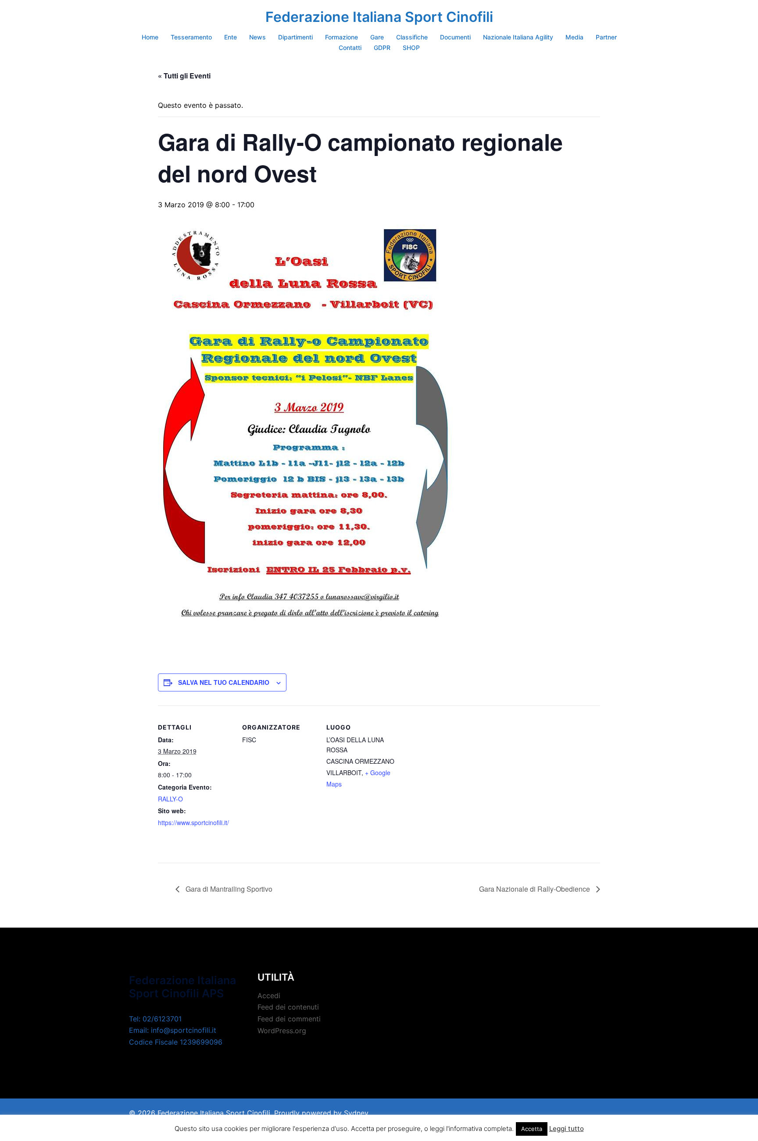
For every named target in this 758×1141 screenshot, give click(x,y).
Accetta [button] (531, 1128)
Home (150, 37)
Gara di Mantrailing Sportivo (228, 889)
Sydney (356, 1113)
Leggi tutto (566, 1128)
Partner (606, 37)
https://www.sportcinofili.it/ (193, 822)
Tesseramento (191, 37)
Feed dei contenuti (288, 1007)
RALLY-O (170, 798)
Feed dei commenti (289, 1018)
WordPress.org (281, 1030)
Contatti (350, 47)
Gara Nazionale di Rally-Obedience (535, 889)
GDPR (382, 47)
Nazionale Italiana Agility (518, 37)
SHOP (411, 47)
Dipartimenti (295, 37)
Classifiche (412, 37)
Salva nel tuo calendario (223, 682)
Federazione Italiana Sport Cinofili (379, 16)
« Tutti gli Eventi (184, 76)
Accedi (268, 995)
